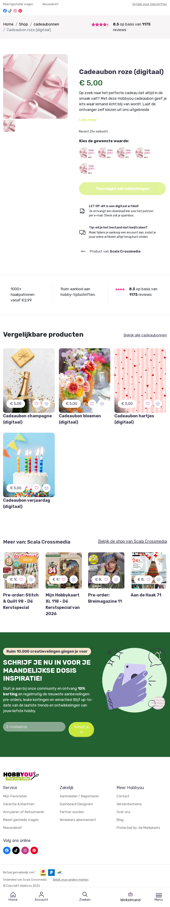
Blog (120, 820)
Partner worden (72, 812)
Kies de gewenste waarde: (104, 141)
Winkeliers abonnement (78, 820)
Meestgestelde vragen (18, 4)
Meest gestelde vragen (21, 820)
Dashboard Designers (76, 804)
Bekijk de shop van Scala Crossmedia (132, 541)
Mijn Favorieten (15, 796)
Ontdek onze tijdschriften (149, 4)
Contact (123, 796)
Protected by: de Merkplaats (138, 828)
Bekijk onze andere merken (71, 880)
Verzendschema (129, 804)
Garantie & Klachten (18, 804)
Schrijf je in (81, 729)
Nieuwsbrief (50, 4)
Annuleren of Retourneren (23, 812)
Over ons (123, 812)
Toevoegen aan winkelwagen (122, 188)
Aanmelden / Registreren (79, 796)
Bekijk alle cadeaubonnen (145, 335)
